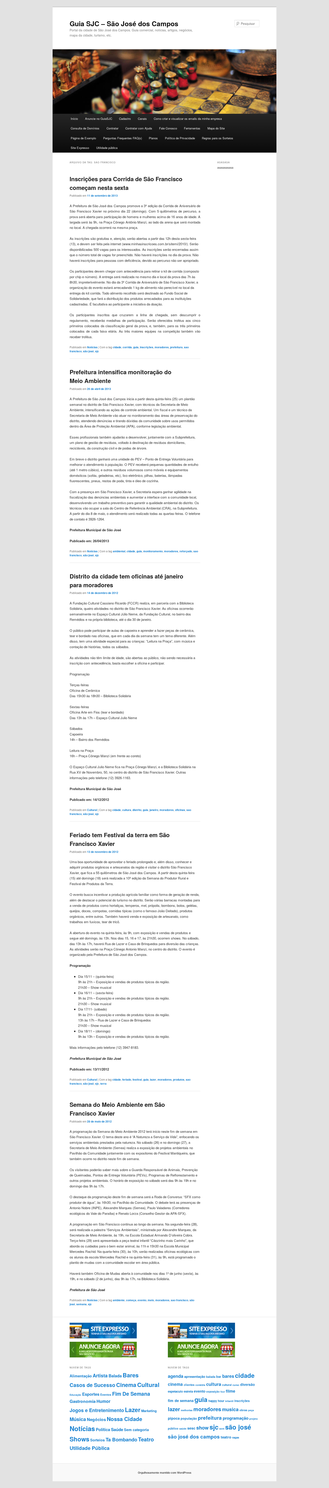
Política (103, 1429)
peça (251, 1410)
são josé (88, 351)
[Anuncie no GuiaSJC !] (103, 1356)
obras (243, 1410)
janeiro (154, 810)
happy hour (216, 1401)
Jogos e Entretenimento (97, 1410)
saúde (182, 1428)
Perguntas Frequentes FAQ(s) (122, 138)
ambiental (119, 551)
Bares (131, 1375)
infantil (229, 1401)
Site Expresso (80, 148)
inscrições (146, 347)
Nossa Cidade (124, 1419)
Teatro (146, 1439)
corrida (127, 347)
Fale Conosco (168, 128)
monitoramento (153, 551)
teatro (226, 1437)
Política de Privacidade (180, 138)
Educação (75, 1394)
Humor (103, 1401)
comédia (200, 1385)
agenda (175, 1376)
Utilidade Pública (89, 1447)
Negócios (96, 1419)
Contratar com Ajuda (138, 128)
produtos (178, 1079)
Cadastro (125, 118)
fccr (222, 1391)
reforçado (185, 551)
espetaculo (175, 1391)
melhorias (186, 1410)
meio (151, 1300)
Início (74, 118)
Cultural (92, 810)
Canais (142, 118)
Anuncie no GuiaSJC (98, 118)
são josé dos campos (194, 1436)
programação (235, 1418)
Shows (79, 1438)
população (189, 1418)
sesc (191, 1428)
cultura (126, 810)
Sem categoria (136, 1429)
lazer (153, 1079)
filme (230, 1391)
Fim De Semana (131, 1393)
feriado (126, 1079)
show (202, 1427)
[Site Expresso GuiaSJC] (103, 1337)
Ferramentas (192, 128)
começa (131, 1300)
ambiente (119, 1300)
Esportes (90, 1394)
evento (142, 1300)
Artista (100, 1375)
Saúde (117, 1429)
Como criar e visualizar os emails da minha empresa (188, 118)
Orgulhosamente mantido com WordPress (164, 1473)
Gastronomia (83, 1401)
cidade (117, 347)
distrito (136, 810)
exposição (213, 1391)
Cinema (126, 1385)
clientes (189, 1385)
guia (136, 347)
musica (230, 1409)
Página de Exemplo (83, 138)
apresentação (194, 1376)
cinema (175, 1384)
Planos (153, 138)
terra (103, 1084)
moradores (162, 347)
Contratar (112, 128)
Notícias (92, 347)
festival (137, 1079)
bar (218, 1376)
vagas (235, 1437)
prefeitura (176, 347)
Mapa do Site (216, 128)
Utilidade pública (107, 148)
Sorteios (97, 1440)
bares (228, 1376)
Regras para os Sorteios (217, 138)
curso (236, 1385)
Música (78, 1419)
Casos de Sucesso (92, 1385)
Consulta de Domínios (85, 128)
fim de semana (181, 1400)
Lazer (132, 1409)
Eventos (105, 1395)
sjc (97, 351)
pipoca (174, 1418)
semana (81, 1304)
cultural (227, 1385)
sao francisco (179, 1300)
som (221, 1428)
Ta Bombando (121, 1439)
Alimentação (81, 1375)
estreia (188, 1391)
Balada (115, 1376)
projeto (253, 1418)
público (173, 1428)
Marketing (149, 1410)
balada (210, 1377)
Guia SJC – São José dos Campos (124, 23)
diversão (247, 1384)
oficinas (180, 810)
